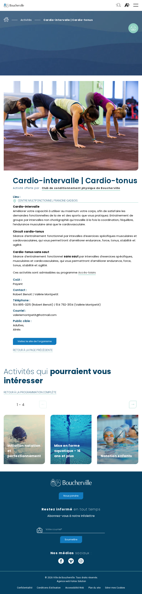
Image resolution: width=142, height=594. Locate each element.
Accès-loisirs (87, 272)
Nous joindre (71, 495)
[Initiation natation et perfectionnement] (24, 439)
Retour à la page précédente (33, 350)
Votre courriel (54, 529)
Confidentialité (24, 587)
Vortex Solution (78, 581)
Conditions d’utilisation (49, 587)
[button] (135, 5)
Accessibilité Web (74, 587)
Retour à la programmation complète (30, 392)
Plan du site (94, 587)
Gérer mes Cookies (115, 587)
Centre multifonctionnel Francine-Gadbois (48, 200)
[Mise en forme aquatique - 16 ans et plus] (71, 439)
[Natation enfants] (117, 439)
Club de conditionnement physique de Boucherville (81, 188)
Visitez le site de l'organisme (35, 341)
